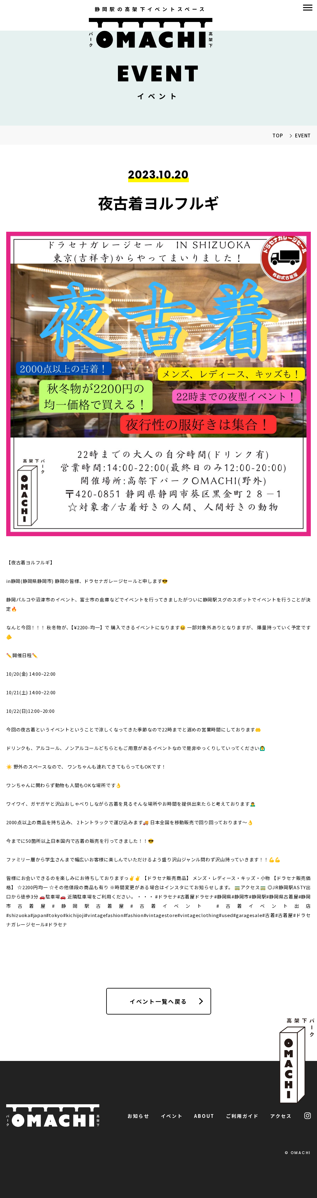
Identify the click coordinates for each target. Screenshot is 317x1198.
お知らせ (139, 1116)
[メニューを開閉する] (307, 8)
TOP (277, 135)
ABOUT (204, 1116)
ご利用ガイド (242, 1116)
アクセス (281, 1116)
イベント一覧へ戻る (158, 1001)
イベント (172, 1116)
